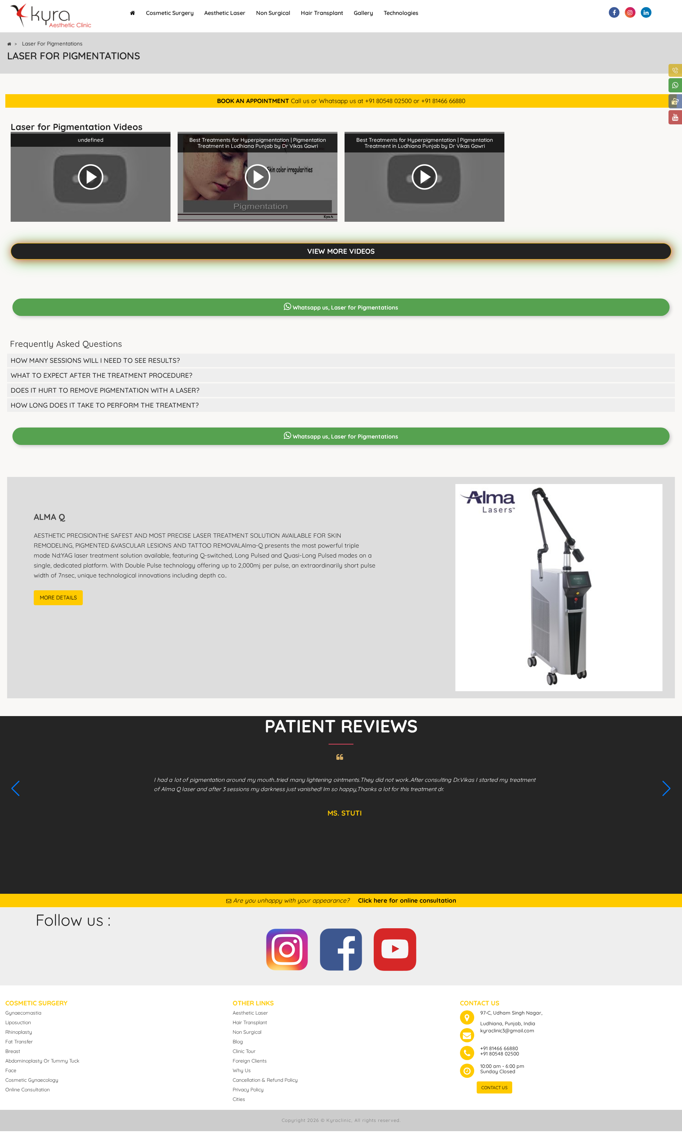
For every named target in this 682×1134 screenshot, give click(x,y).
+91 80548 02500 (499, 1053)
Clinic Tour (244, 1051)
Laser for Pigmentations (52, 43)
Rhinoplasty (18, 1032)
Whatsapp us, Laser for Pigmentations (344, 307)
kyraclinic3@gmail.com (507, 1030)
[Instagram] (287, 948)
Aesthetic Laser (224, 12)
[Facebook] (341, 948)
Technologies (401, 12)
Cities (239, 1099)
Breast (12, 1051)
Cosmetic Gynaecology (31, 1080)
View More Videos (341, 251)
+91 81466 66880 (499, 1048)
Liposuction (18, 1022)
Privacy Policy (248, 1089)
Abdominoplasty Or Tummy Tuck (42, 1061)
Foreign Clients (250, 1061)
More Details (58, 597)
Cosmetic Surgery (170, 12)
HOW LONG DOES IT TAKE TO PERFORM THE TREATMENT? (105, 405)
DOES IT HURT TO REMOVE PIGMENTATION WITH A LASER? (105, 390)
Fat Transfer (19, 1041)
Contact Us (494, 1087)
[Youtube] (395, 948)
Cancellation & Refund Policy (265, 1080)
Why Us (242, 1070)
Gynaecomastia (23, 1013)
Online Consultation (27, 1089)
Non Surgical (273, 12)
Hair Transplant (322, 12)
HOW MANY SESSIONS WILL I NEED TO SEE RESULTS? (95, 360)
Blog (238, 1041)
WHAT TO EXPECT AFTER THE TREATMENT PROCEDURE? (101, 375)
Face (10, 1070)
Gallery (363, 12)
